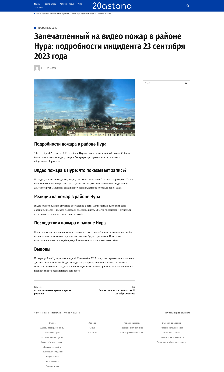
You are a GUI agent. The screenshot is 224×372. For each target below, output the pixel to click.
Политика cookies (171, 332)
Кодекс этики (52, 356)
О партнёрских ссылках (52, 342)
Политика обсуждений (52, 351)
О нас (80, 4)
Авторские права (52, 332)
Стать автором (52, 365)
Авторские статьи (67, 4)
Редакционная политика (132, 327)
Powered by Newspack (72, 313)
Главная (37, 4)
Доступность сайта (52, 346)
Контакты (39, 7)
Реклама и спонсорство (52, 337)
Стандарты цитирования (131, 332)
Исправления (52, 361)
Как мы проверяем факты (52, 327)
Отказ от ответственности (172, 337)
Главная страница (42, 14)
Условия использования (171, 327)
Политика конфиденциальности (177, 313)
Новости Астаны (50, 4)
